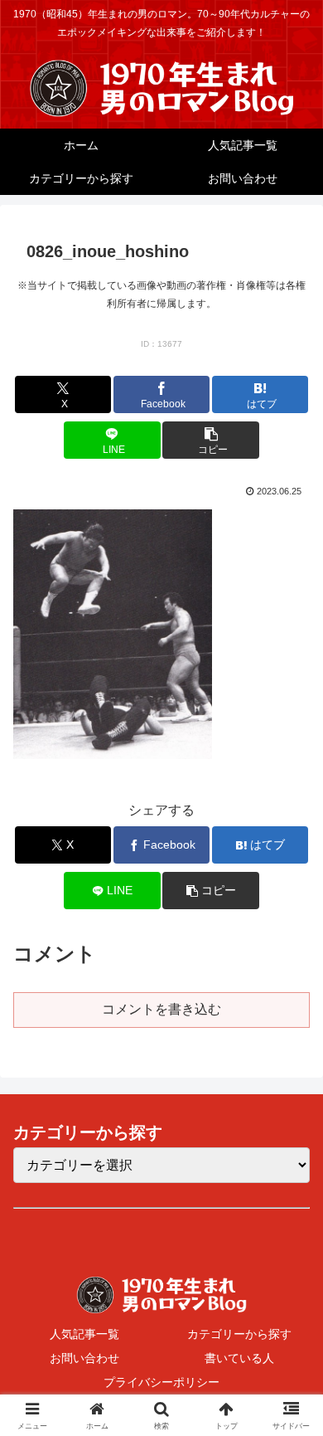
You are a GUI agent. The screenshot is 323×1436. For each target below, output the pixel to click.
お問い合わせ (84, 1358)
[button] (210, 440)
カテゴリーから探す (239, 1334)
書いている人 (239, 1358)
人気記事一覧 (84, 1334)
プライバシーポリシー (161, 1382)
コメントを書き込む (161, 1009)
